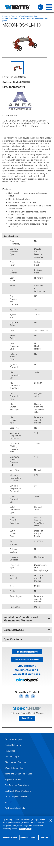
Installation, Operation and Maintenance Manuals (21, 618)
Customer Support (25, 669)
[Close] (50, 820)
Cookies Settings (10, 837)
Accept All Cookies (27, 837)
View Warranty (26, 665)
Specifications (13, 639)
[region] (27, 831)
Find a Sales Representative (27, 651)
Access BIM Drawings (25, 673)
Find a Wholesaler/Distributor (27, 659)
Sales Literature (14, 629)
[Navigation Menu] (49, 7)
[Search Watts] (40, 7)
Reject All (44, 837)
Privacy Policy (25, 828)
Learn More (27, 718)
